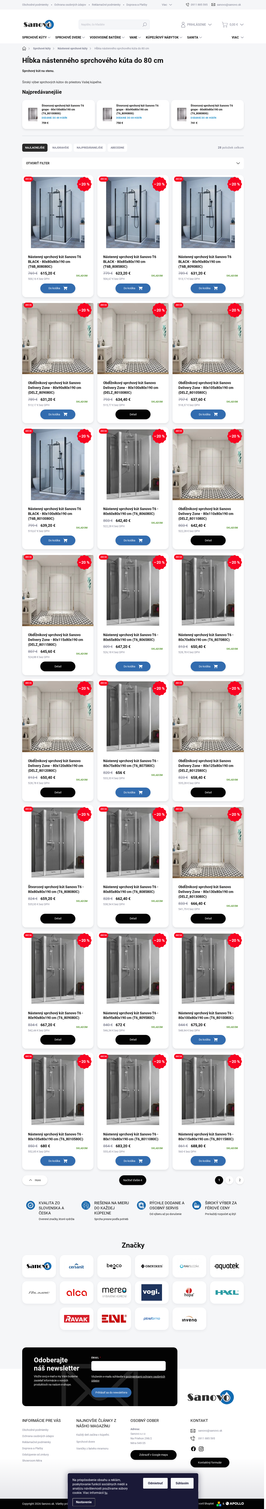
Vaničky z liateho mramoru (92, 1448)
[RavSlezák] (189, 1266)
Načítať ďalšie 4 (132, 1180)
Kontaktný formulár (210, 1462)
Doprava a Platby (136, 4)
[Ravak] (76, 1318)
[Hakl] (227, 1292)
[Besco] (114, 1266)
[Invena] (189, 1318)
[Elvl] (114, 1318)
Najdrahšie (60, 147)
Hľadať (145, 24)
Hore (38, 1180)
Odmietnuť (155, 1483)
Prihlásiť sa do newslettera (111, 1392)
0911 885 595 (206, 1438)
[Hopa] (189, 1292)
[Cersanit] (76, 1266)
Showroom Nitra (32, 1460)
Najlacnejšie (35, 147)
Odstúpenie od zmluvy (35, 1454)
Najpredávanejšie (90, 147)
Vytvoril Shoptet (204, 1503)
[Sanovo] (39, 1266)
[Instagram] (201, 1448)
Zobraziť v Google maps (153, 1454)
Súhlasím (182, 1483)
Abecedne (117, 147)
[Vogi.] (151, 1292)
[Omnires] (152, 1266)
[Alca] (76, 1292)
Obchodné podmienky (35, 4)
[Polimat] (39, 1292)
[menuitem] (36, 37)
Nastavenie (84, 1502)
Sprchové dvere (85, 1441)
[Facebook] (193, 1448)
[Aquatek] (227, 1266)
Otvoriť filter (37, 163)
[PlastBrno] (152, 1318)
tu (106, 1493)
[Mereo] (114, 1292)
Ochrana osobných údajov (70, 4)
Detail (133, 414)
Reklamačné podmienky (106, 4)
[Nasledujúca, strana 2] (229, 1180)
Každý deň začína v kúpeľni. (93, 1434)
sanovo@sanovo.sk (210, 1430)
